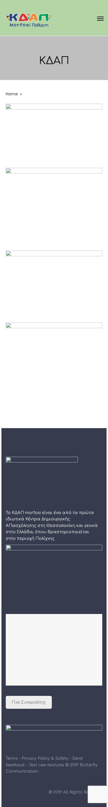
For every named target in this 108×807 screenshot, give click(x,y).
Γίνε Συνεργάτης (29, 702)
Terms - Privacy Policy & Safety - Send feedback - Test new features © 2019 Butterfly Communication (52, 764)
